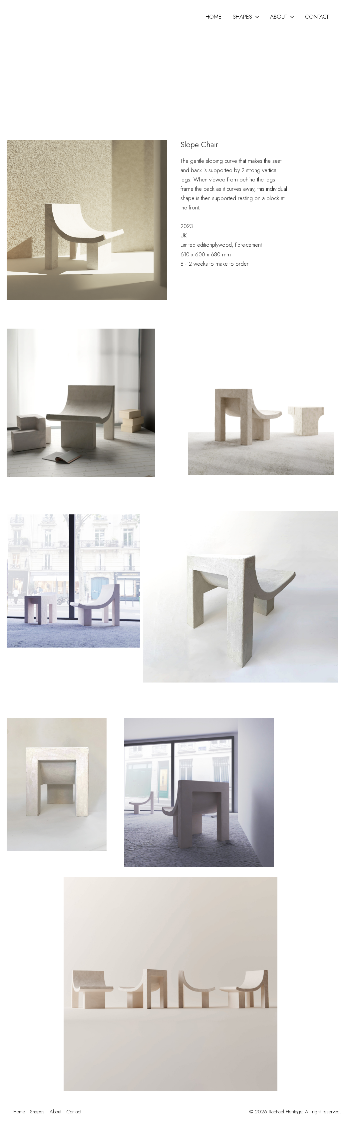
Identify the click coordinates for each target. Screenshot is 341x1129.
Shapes (242, 17)
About (278, 17)
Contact (317, 17)
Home (213, 17)
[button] (255, 16)
